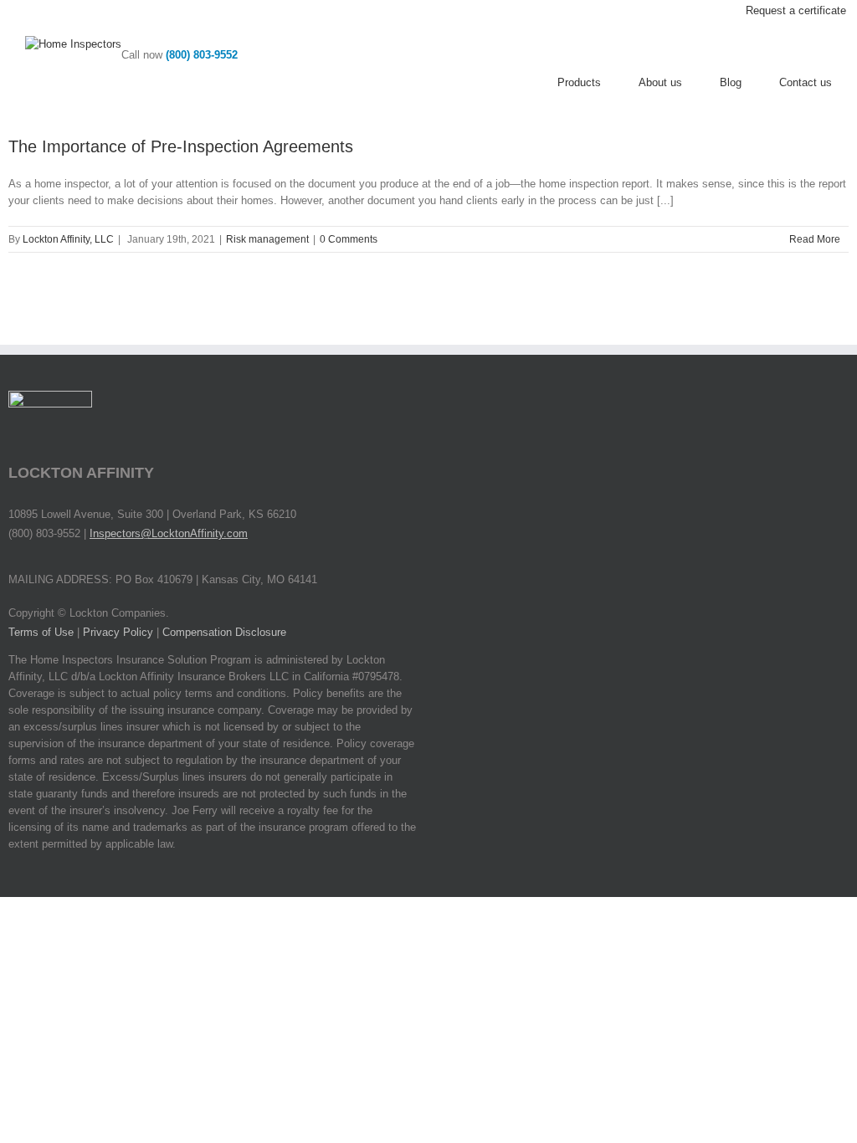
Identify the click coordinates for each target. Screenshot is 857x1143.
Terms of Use (41, 632)
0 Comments (348, 239)
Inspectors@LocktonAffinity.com (169, 533)
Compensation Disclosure (224, 632)
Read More (814, 239)
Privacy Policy (118, 632)
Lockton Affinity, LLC (68, 239)
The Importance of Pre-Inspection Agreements (180, 146)
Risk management (267, 239)
